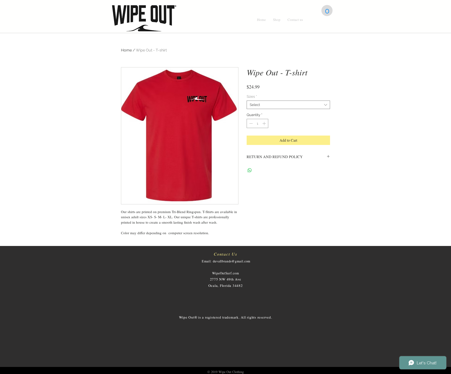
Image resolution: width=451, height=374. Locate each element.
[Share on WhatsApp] (250, 170)
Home (126, 50)
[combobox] (288, 105)
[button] (327, 10)
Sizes (252, 96)
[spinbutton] (257, 123)
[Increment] (264, 123)
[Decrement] (250, 123)
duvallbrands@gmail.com (231, 261)
